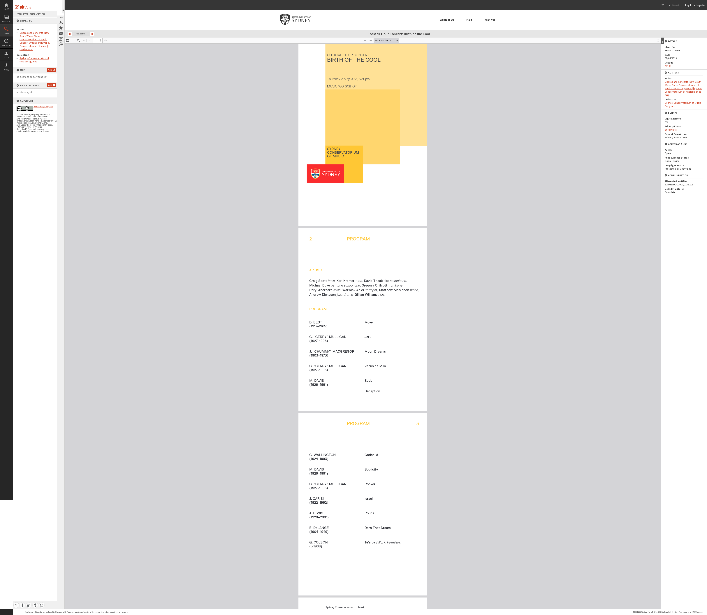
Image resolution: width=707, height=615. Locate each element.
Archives (490, 20)
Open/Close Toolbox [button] (63, 6)
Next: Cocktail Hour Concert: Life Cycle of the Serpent (92, 34)
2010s (668, 66)
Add (50, 69)
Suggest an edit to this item (17, 7)
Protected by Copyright (43, 106)
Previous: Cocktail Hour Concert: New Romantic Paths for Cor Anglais (70, 34)
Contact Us (447, 20)
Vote (25, 7)
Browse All (6, 21)
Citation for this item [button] (60, 44)
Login (6, 58)
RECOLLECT (637, 612)
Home (6, 9)
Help (469, 20)
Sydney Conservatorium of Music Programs (34, 60)
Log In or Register (688, 5)
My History (6, 45)
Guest (675, 5)
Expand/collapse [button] (662, 41)
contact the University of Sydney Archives (88, 612)
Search (6, 33)
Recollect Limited (671, 612)
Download (60, 22)
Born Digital (671, 129)
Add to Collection (60, 28)
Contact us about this (60, 33)
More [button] (6, 70)
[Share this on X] (16, 603)
